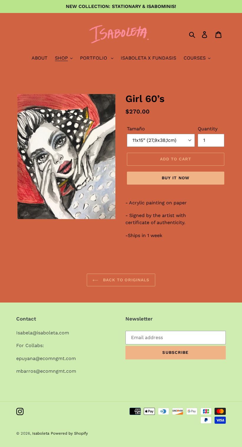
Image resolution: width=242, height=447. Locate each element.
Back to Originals (125, 279)
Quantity (208, 129)
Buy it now (175, 177)
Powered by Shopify (69, 433)
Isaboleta (40, 433)
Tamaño (136, 129)
